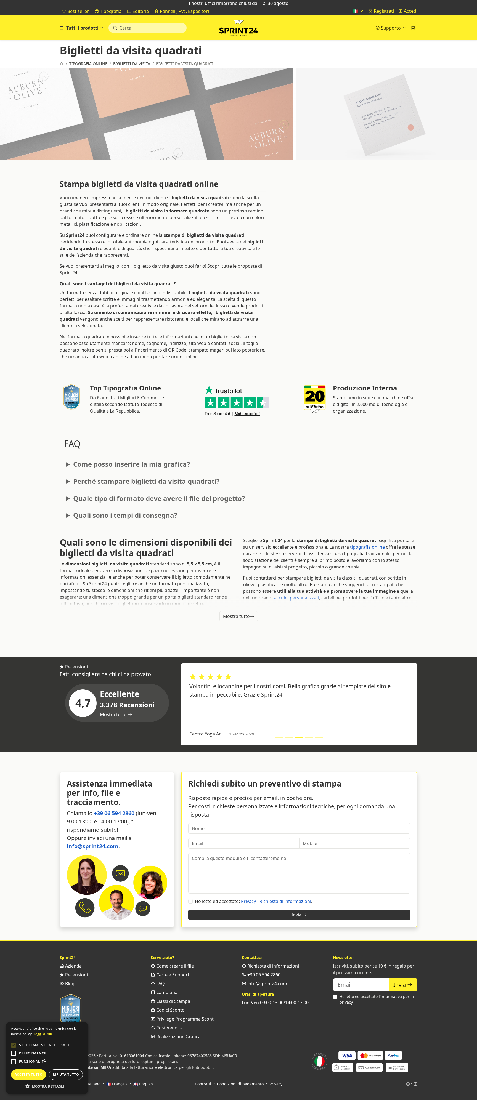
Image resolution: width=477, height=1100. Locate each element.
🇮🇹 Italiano (90, 1083)
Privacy (275, 1083)
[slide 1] (279, 738)
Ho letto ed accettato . (377, 999)
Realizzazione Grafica (178, 1036)
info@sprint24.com (92, 846)
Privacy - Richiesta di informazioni (276, 901)
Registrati (383, 11)
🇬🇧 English (143, 1083)
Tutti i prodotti (82, 28)
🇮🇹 (356, 11)
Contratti (203, 1083)
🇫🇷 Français (117, 1083)
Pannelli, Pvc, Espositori (184, 11)
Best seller (77, 11)
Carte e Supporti (172, 975)
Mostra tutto (236, 616)
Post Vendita (169, 1028)
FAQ (160, 984)
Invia (297, 915)
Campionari (168, 992)
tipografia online (367, 547)
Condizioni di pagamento (240, 1083)
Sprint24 (238, 29)
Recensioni (76, 975)
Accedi (410, 11)
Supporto (391, 28)
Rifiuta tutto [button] (66, 1074)
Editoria (140, 11)
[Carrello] (413, 27)
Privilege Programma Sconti (185, 1019)
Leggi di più (43, 1034)
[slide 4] (309, 738)
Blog (69, 984)
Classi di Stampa (172, 1001)
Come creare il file (174, 966)
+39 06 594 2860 (114, 813)
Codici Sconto (170, 1010)
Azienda (73, 966)
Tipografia (110, 11)
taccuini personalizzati (295, 598)
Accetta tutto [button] (29, 1074)
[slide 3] (299, 738)
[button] (13, 1045)
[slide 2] (289, 738)
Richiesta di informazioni (272, 966)
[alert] (47, 1058)
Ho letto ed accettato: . (253, 901)
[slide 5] (319, 738)
